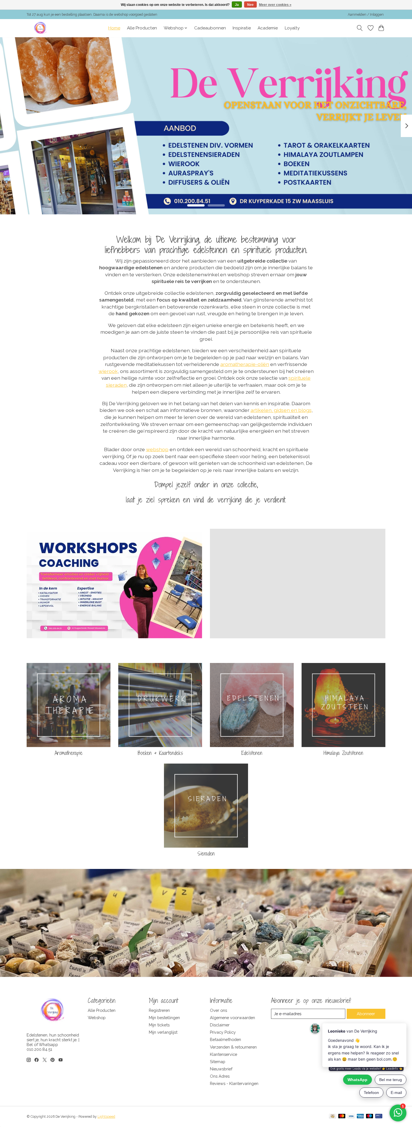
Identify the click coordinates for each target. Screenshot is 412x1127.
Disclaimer (220, 1024)
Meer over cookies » (275, 5)
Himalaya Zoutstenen (343, 753)
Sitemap (217, 1061)
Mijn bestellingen (164, 1017)
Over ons (218, 1010)
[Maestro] (369, 1116)
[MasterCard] (342, 1116)
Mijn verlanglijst (163, 1032)
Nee (250, 5)
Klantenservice (223, 1054)
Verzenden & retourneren (233, 1047)
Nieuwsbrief (221, 1068)
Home (114, 28)
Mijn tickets (159, 1024)
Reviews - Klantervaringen (234, 1083)
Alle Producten (142, 28)
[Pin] (378, 1116)
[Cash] (332, 1116)
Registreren (159, 1010)
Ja (237, 5)
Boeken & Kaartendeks (160, 753)
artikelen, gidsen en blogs (281, 410)
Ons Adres (220, 1076)
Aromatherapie (69, 753)
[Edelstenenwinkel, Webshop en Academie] (41, 28)
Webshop (97, 1017)
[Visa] (351, 1116)
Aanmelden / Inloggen (366, 15)
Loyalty (292, 28)
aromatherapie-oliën (244, 364)
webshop (157, 449)
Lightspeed (106, 1117)
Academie (268, 28)
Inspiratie (242, 28)
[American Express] (360, 1116)
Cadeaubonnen (210, 28)
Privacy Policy (223, 1032)
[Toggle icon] (360, 28)
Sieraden (206, 853)
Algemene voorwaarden (232, 1017)
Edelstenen (251, 753)
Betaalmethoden (225, 1039)
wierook (108, 371)
